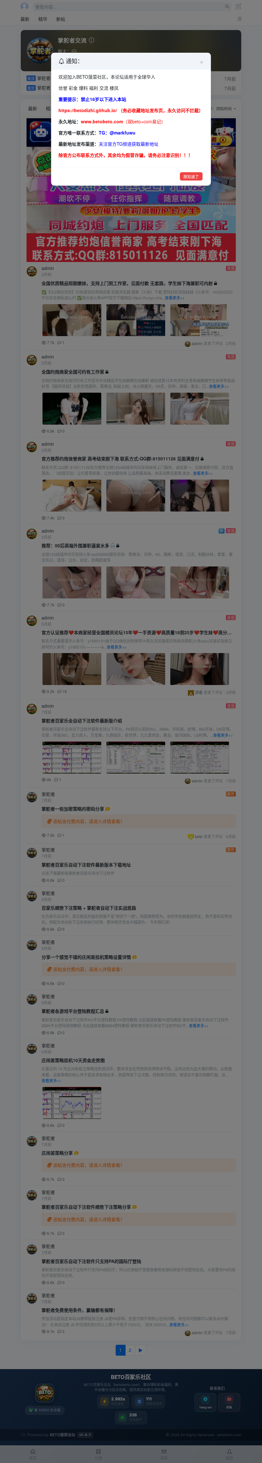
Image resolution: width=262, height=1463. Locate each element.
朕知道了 (191, 176)
